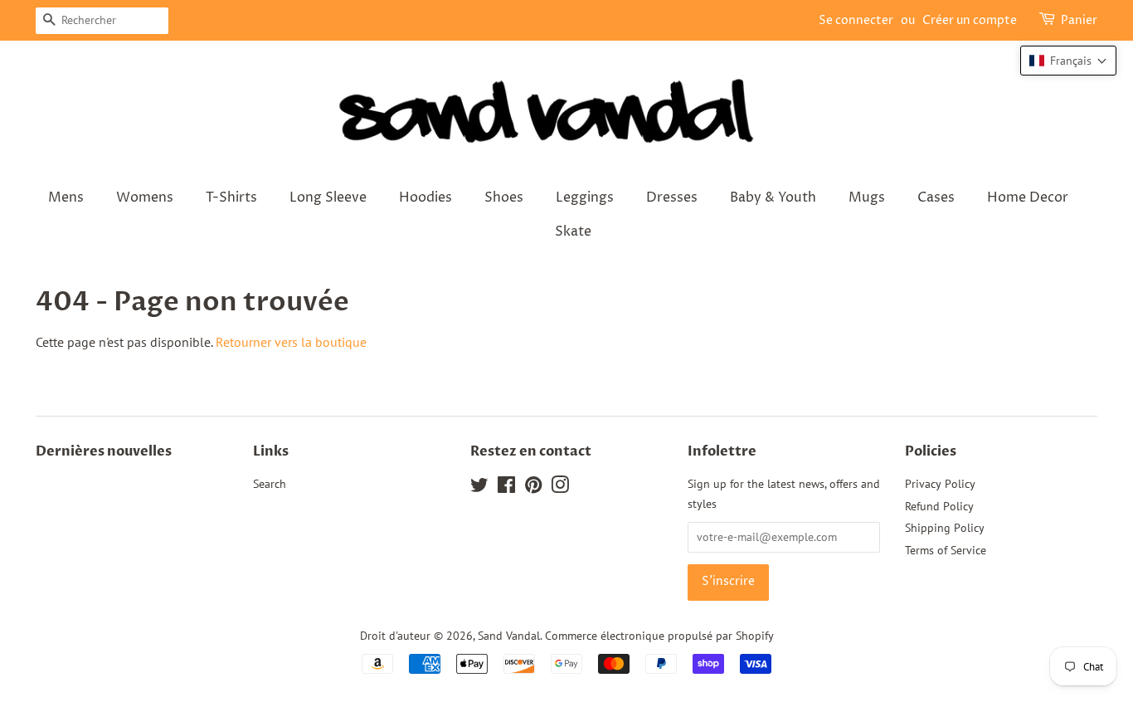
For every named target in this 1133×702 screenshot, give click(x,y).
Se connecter (856, 20)
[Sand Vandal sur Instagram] (560, 487)
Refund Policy (939, 506)
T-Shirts (231, 197)
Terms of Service (945, 550)
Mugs (867, 197)
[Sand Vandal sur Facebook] (506, 487)
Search (269, 483)
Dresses (672, 197)
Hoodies (425, 197)
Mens (66, 197)
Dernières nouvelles (104, 451)
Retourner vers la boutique (291, 342)
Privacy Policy (940, 483)
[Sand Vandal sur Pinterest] (533, 487)
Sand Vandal (509, 635)
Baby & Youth (773, 197)
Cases (936, 197)
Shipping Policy (945, 527)
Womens (144, 197)
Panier (1079, 20)
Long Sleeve (328, 197)
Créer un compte (969, 20)
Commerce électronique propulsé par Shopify (659, 635)
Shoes (503, 197)
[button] (1068, 60)
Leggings (585, 197)
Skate (573, 231)
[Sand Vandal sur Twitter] (479, 487)
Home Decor (1027, 197)
